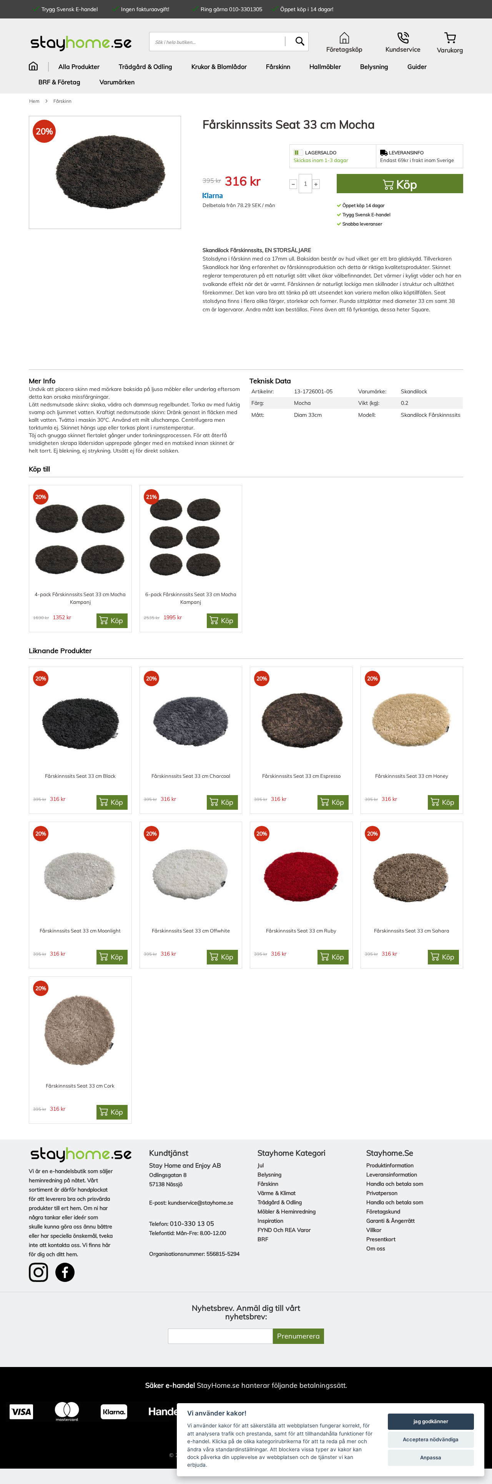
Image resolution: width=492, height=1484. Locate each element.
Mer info (42, 380)
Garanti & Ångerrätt (390, 1220)
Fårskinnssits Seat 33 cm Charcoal (190, 776)
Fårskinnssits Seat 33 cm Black (80, 776)
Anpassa (430, 1457)
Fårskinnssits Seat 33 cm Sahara (411, 931)
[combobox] (229, 41)
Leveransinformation (391, 1174)
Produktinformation (390, 1165)
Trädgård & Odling (280, 1202)
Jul (261, 1165)
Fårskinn (268, 1183)
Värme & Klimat (277, 1193)
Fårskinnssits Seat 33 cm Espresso (301, 776)
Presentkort (381, 1239)
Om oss (375, 1248)
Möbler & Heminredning (287, 1211)
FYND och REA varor (284, 1230)
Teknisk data (270, 380)
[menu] (246, 74)
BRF (263, 1239)
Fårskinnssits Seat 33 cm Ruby (301, 931)
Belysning (269, 1174)
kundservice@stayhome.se (200, 1202)
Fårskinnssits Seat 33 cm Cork (80, 1086)
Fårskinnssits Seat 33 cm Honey (411, 776)
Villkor (373, 1230)
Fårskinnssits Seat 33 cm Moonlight (80, 931)
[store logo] (81, 43)
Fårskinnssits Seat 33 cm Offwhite (191, 931)
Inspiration (270, 1220)
